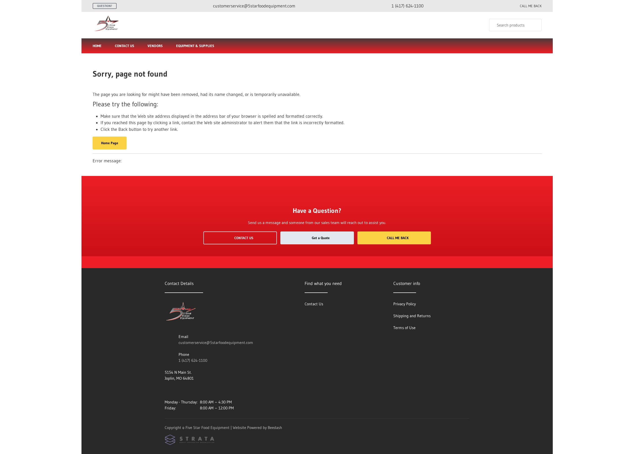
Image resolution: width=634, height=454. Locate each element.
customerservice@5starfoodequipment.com (216, 342)
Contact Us (124, 46)
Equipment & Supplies (195, 46)
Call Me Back (398, 238)
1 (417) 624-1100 (193, 360)
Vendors (155, 46)
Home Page (109, 143)
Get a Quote (321, 238)
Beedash (275, 427)
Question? (104, 6)
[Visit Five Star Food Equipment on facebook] (167, 390)
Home (97, 46)
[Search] (535, 25)
